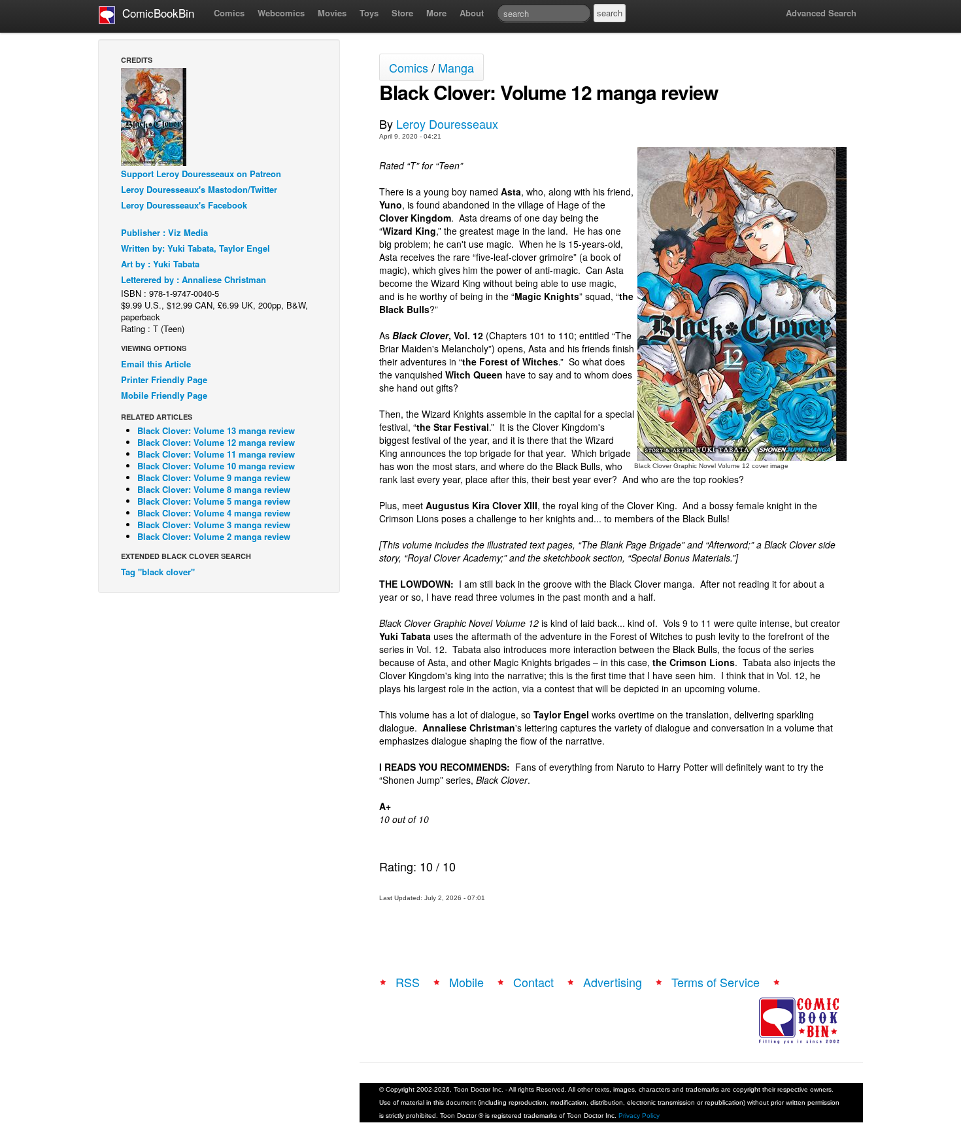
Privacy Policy (639, 1115)
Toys (369, 13)
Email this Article (156, 364)
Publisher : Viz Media (164, 232)
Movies (332, 13)
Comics (229, 13)
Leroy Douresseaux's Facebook (184, 205)
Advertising (612, 981)
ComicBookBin (155, 13)
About (472, 13)
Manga (456, 67)
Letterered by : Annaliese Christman (193, 279)
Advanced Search (821, 13)
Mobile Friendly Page (164, 395)
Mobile (466, 981)
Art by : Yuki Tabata (160, 264)
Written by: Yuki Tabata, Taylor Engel (195, 248)
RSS (408, 981)
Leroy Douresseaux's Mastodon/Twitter (199, 189)
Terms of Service (715, 981)
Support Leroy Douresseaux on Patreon (201, 173)
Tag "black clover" (158, 571)
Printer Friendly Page (164, 379)
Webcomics (281, 13)
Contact (533, 981)
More (436, 13)
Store (402, 13)
